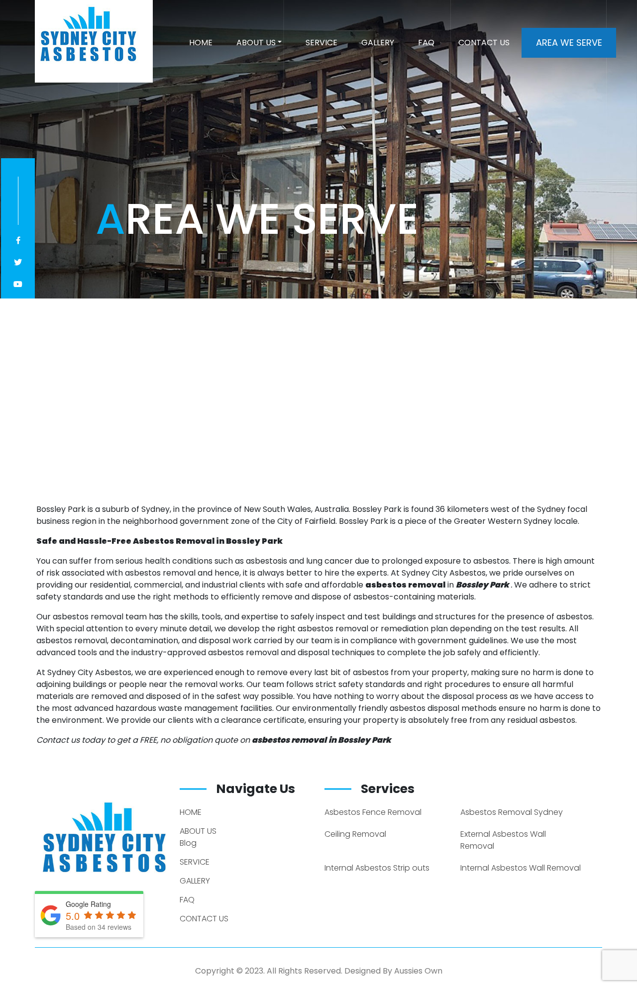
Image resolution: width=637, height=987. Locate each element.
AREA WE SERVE (569, 42)
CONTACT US (484, 42)
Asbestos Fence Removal (373, 812)
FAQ (426, 42)
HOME (200, 42)
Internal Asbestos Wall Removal (520, 868)
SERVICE (321, 42)
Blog (188, 843)
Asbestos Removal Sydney (511, 812)
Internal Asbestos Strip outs (376, 868)
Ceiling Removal (355, 834)
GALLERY (377, 42)
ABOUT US (256, 42)
